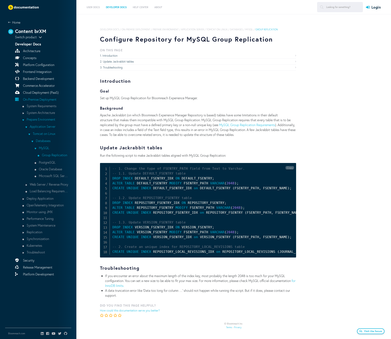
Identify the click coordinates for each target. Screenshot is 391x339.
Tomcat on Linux (43, 133)
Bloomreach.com (16, 333)
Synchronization (37, 239)
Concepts (29, 58)
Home (16, 22)
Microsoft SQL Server (53, 176)
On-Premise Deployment (39, 99)
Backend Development (38, 78)
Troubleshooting (113, 67)
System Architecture (40, 112)
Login (376, 7)
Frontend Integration (37, 71)
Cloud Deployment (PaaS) (40, 92)
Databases (43, 141)
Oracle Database (50, 169)
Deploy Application (40, 198)
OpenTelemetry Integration (45, 205)
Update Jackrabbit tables (118, 61)
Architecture (31, 51)
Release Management (37, 267)
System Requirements (41, 106)
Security (28, 260)
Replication (34, 232)
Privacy (238, 327)
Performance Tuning (40, 218)
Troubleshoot (35, 252)
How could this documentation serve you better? (130, 310)
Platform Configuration (38, 65)
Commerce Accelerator (38, 85)
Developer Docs (109, 29)
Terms (229, 327)
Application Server (42, 126)
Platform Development (38, 274)
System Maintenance (40, 225)
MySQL (43, 148)
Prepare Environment (40, 119)
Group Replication (54, 155)
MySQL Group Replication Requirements (247, 125)
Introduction (110, 55)
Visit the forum (373, 331)
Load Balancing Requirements (48, 191)
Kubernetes (34, 245)
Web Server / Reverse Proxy (48, 184)
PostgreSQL (47, 162)
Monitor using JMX (39, 212)
